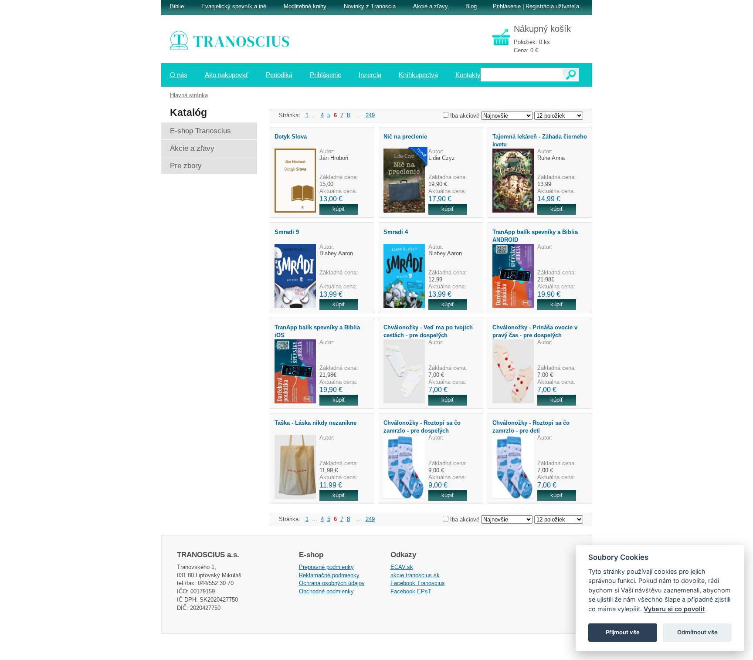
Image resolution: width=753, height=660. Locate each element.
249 (370, 115)
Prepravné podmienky (326, 567)
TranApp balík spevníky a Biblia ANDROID (535, 236)
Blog (471, 6)
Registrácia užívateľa (552, 6)
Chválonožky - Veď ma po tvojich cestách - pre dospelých (428, 331)
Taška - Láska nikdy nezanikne (315, 423)
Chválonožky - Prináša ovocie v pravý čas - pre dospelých (534, 331)
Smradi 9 (287, 232)
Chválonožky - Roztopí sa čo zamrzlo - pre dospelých (422, 426)
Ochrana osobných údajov (332, 583)
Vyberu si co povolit (674, 609)
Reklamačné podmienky (329, 575)
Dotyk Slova (291, 136)
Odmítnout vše (697, 632)
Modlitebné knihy (305, 6)
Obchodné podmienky (326, 591)
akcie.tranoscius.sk (415, 575)
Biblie (177, 6)
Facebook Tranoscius (417, 583)
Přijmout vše (623, 632)
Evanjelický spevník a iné (233, 6)
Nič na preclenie (405, 136)
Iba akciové (464, 115)
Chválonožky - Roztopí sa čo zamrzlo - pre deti (531, 426)
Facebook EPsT (410, 591)
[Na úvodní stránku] (235, 41)
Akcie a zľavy (430, 6)
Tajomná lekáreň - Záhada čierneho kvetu (539, 140)
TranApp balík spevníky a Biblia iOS (317, 331)
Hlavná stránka (189, 95)
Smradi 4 (395, 232)
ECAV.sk (401, 567)
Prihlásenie (507, 6)
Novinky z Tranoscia (370, 6)
